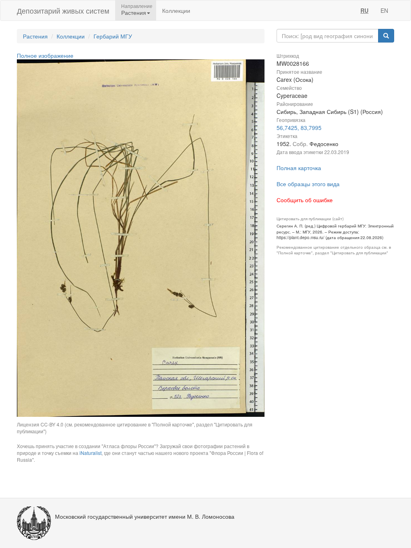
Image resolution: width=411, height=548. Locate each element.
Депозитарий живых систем (63, 10)
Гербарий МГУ (113, 36)
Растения (35, 36)
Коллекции (176, 10)
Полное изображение (45, 55)
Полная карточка (299, 168)
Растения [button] (133, 12)
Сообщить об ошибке (305, 200)
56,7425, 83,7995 (299, 128)
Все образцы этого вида (308, 184)
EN (384, 10)
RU (364, 10)
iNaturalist (90, 452)
